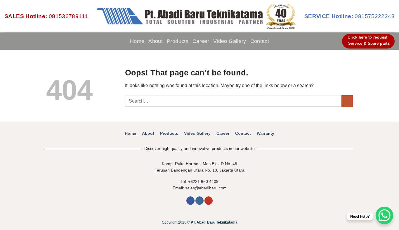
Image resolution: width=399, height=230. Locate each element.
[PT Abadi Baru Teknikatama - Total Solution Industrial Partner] (196, 16)
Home (137, 41)
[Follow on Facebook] (190, 200)
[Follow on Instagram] (199, 200)
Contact (259, 41)
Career (200, 41)
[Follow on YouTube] (208, 200)
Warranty (265, 133)
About (155, 41)
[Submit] (347, 101)
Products (177, 41)
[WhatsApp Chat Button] (384, 215)
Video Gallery (229, 41)
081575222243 (349, 16)
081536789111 (46, 16)
